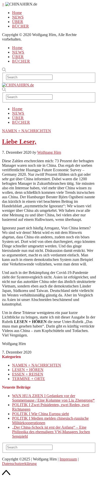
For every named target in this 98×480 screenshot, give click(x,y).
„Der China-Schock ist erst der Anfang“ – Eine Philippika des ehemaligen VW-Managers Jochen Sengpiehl (51, 431)
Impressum (68, 459)
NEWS (18, 17)
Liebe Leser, (19, 141)
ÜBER (17, 22)
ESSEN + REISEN (27, 374)
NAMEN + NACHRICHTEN (26, 131)
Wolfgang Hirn (49, 152)
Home (17, 13)
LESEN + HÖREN (27, 370)
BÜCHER (20, 26)
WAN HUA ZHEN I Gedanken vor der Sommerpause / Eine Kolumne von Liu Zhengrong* (53, 398)
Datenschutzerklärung (19, 463)
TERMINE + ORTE (28, 379)
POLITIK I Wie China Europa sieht (40, 414)
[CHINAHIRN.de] (18, 85)
